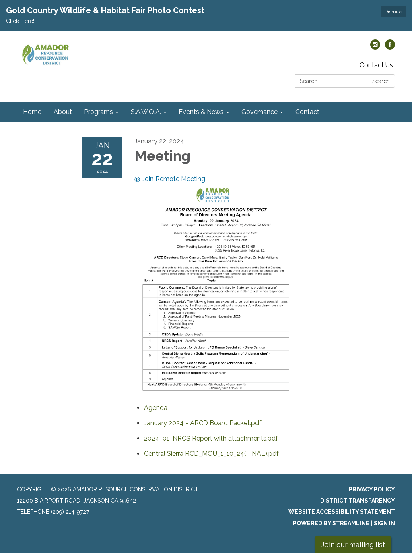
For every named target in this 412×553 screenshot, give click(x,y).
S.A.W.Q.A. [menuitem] (146, 112)
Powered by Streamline (331, 523)
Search (381, 81)
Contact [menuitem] (307, 112)
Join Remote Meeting (173, 179)
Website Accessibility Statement (341, 512)
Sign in (384, 523)
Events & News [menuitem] (201, 112)
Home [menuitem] (32, 112)
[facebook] (390, 47)
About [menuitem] (63, 112)
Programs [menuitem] (98, 112)
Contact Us (376, 65)
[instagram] (375, 47)
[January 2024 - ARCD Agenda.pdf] (216, 290)
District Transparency (357, 500)
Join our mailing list (353, 544)
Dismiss (393, 12)
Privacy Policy (372, 489)
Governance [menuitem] (259, 112)
